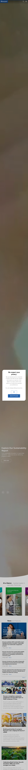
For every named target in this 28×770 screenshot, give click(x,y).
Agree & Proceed (14, 395)
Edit (14, 392)
